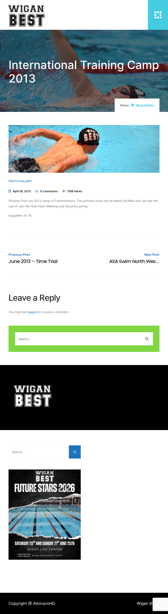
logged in (33, 312)
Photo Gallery (20, 181)
